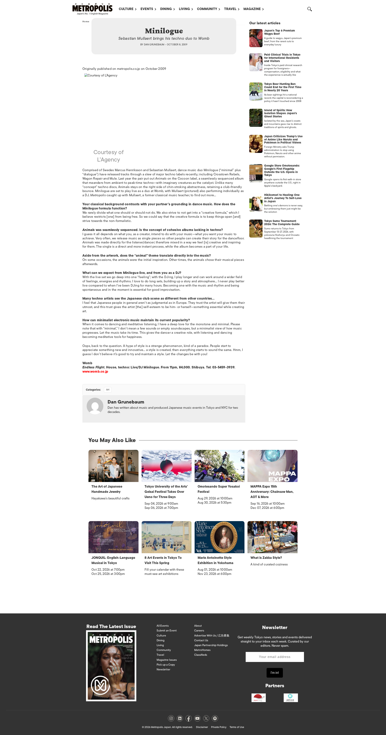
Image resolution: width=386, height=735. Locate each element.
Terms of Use (237, 727)
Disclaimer (202, 727)
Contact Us (201, 640)
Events (147, 9)
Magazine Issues (167, 660)
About (198, 625)
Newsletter (163, 669)
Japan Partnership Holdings (211, 645)
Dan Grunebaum (154, 45)
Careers (199, 630)
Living (184, 9)
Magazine (252, 9)
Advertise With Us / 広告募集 (211, 635)
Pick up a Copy (166, 664)
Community (207, 9)
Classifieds (200, 655)
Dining (166, 9)
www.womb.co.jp (95, 371)
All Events (163, 625)
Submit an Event (167, 630)
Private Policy (218, 727)
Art (107, 389)
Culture (126, 9)
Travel (230, 9)
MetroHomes (202, 650)
